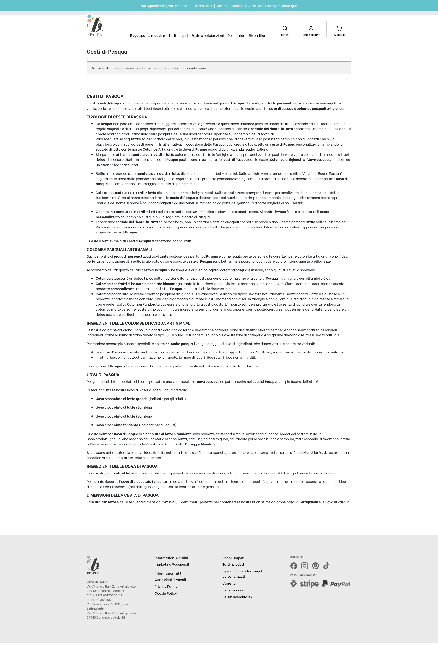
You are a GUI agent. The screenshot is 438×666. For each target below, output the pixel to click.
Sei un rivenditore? (237, 596)
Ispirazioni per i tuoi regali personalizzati (242, 573)
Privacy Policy (166, 586)
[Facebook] (295, 565)
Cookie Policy (166, 592)
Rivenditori (257, 35)
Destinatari (236, 35)
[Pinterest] (317, 565)
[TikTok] (326, 565)
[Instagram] (306, 565)
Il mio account (234, 589)
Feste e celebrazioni (207, 35)
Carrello (229, 582)
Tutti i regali (178, 35)
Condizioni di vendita (171, 579)
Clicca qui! (288, 5)
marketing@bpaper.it (172, 564)
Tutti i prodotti (233, 564)
